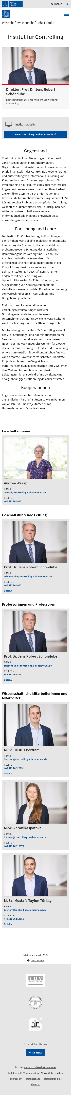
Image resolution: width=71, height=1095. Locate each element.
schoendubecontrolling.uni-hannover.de (28, 576)
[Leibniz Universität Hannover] (12, 4)
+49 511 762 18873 (14, 846)
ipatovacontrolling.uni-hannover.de (25, 837)
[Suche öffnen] (67, 4)
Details (8, 590)
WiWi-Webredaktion (52, 1073)
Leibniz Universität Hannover (40, 1067)
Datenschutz (33, 1078)
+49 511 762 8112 (13, 501)
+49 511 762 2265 (13, 768)
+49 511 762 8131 (13, 585)
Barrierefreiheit (52, 1078)
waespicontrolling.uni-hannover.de (25, 492)
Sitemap (35, 1084)
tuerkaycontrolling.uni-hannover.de (25, 909)
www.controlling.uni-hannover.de (34, 134)
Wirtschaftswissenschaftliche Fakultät (29, 23)
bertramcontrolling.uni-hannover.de (25, 759)
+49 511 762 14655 (14, 918)
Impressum (16, 1078)
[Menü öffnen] (66, 15)
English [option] (58, 3)
